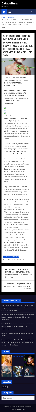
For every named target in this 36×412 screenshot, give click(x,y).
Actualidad (7, 256)
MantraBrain (21, 409)
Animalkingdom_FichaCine (21, 356)
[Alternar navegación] (9, 11)
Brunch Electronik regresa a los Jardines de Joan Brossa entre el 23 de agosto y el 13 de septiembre (18, 326)
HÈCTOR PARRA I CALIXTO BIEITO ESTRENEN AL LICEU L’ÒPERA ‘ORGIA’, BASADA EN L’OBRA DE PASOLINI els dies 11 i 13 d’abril (18, 273)
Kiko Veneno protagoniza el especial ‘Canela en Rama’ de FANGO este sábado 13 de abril (17, 286)
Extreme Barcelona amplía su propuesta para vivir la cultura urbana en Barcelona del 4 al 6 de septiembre (18, 317)
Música (4, 386)
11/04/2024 (8, 259)
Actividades (15, 256)
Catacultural (10, 3)
